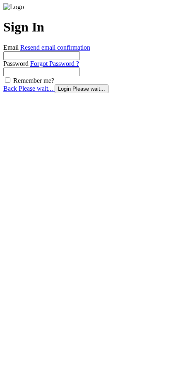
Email (11, 47)
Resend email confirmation (55, 47)
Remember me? (33, 80)
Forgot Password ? (54, 63)
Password (16, 63)
